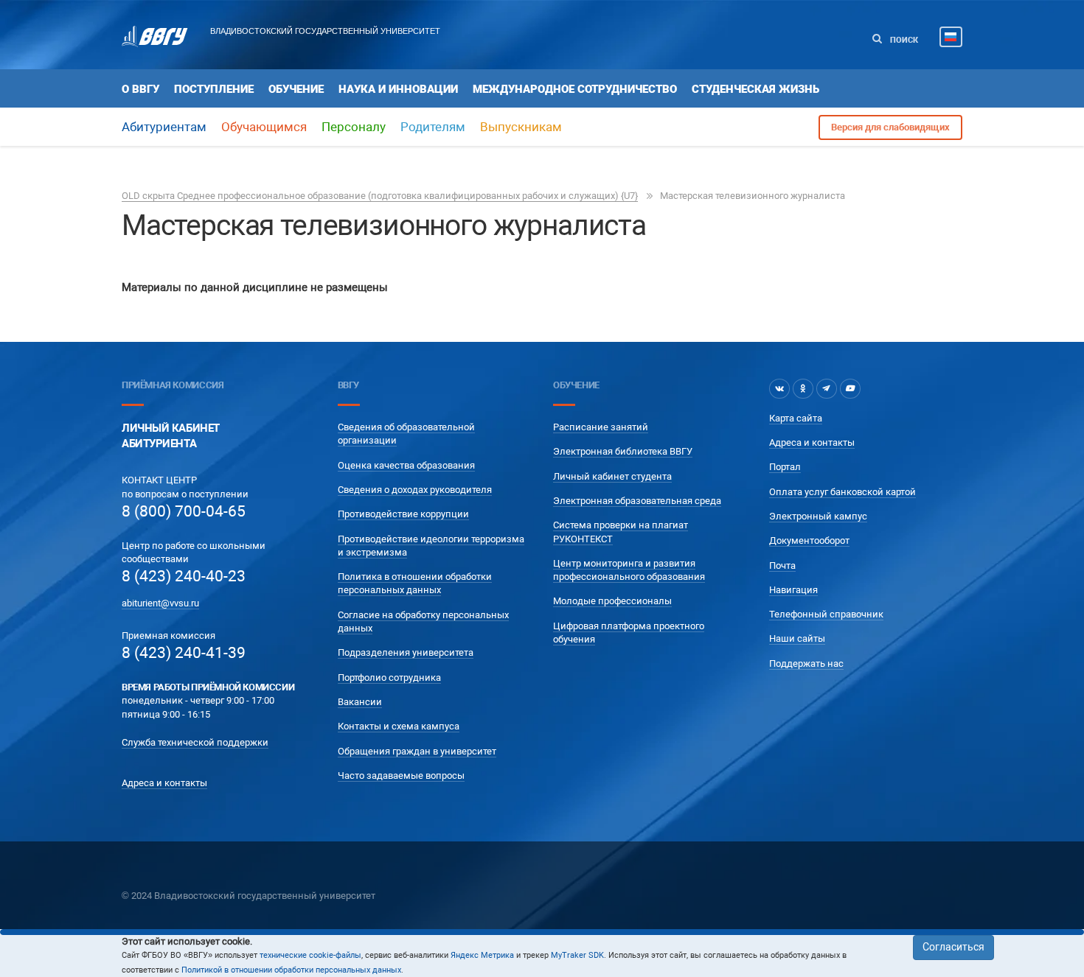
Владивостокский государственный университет (325, 31)
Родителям (432, 126)
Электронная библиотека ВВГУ (622, 451)
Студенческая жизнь (755, 89)
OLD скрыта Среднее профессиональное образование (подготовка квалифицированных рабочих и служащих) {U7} (380, 195)
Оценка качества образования (406, 465)
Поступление (214, 89)
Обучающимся (264, 126)
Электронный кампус (818, 516)
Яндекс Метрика (482, 955)
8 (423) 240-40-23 (184, 576)
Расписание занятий (600, 427)
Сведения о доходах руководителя (415, 489)
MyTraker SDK (577, 955)
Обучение (296, 89)
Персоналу (354, 126)
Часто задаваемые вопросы (401, 775)
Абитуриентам (164, 126)
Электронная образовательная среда (637, 500)
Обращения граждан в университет (417, 751)
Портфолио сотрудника (389, 677)
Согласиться (953, 947)
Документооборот (809, 540)
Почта (782, 565)
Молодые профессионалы (612, 600)
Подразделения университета (405, 652)
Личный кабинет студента (612, 476)
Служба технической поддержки (195, 742)
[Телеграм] (826, 388)
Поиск (903, 40)
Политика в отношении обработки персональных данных (415, 583)
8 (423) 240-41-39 (184, 653)
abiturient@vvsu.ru (160, 603)
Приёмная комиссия (172, 385)
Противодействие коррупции (403, 513)
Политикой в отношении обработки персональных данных (291, 970)
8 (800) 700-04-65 (184, 511)
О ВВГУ (140, 89)
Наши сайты (797, 638)
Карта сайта (795, 418)
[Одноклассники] (803, 388)
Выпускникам (521, 126)
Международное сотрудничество (575, 89)
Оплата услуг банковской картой (842, 491)
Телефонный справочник (826, 614)
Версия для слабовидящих (890, 127)
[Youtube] (850, 388)
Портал (785, 466)
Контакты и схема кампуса (398, 726)
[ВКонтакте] (779, 388)
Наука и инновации (398, 89)
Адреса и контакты (164, 782)
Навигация (793, 589)
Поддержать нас (806, 663)
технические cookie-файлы (310, 955)
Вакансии (360, 701)
